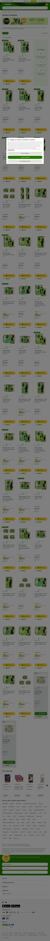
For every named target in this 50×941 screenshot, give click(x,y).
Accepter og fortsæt (25, 157)
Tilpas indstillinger (25, 153)
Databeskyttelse (11, 150)
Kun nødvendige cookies (25, 161)
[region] (25, 151)
